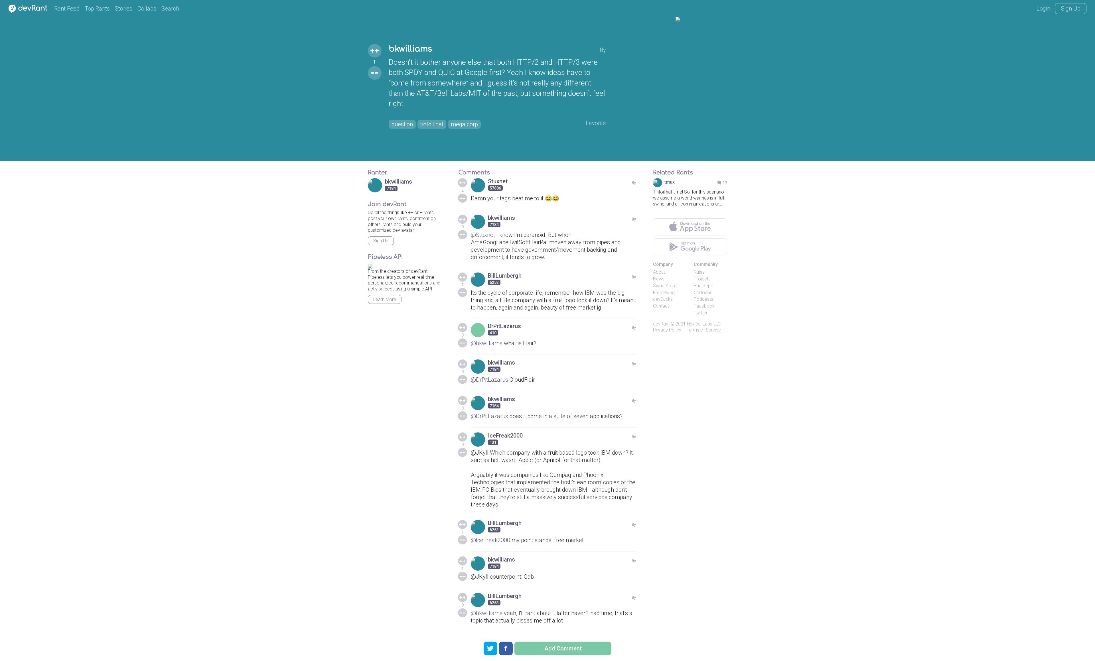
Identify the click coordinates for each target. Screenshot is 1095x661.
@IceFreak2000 (490, 540)
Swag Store (665, 285)
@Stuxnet (483, 234)
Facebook (704, 306)
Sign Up (1070, 8)
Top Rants (97, 8)
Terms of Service (704, 330)
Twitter (700, 313)
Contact (661, 306)
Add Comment (563, 648)
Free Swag (664, 292)
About (659, 272)
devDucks (663, 299)
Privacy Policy (667, 330)
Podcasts (703, 299)
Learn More (384, 299)
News (658, 279)
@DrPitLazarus (489, 379)
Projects (702, 279)
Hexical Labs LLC (704, 324)
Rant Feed (67, 8)
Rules (699, 272)
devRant (661, 324)
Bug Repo (703, 285)
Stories (123, 8)
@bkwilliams (486, 343)
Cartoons (703, 292)
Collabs (146, 8)
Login (1043, 8)
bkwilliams (410, 49)
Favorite (596, 123)
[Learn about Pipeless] (370, 265)
